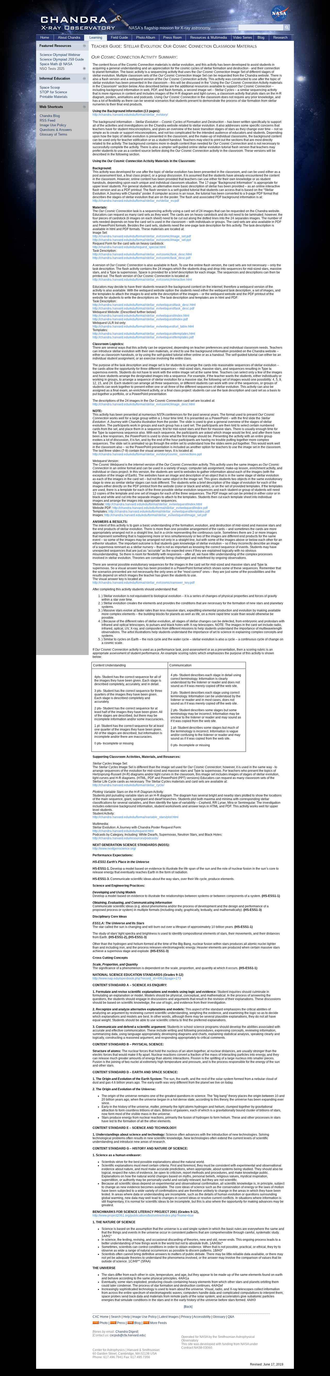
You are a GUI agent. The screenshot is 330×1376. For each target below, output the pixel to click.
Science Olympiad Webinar (60, 55)
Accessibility (202, 1317)
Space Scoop (50, 87)
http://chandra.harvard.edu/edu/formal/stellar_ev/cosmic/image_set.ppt (142, 240)
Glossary (219, 1317)
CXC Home (101, 1317)
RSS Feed (47, 120)
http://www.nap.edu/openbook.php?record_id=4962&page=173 (137, 978)
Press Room (172, 37)
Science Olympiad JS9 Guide (62, 59)
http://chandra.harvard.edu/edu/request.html (123, 831)
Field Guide (119, 37)
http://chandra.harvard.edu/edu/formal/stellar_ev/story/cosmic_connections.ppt (147, 454)
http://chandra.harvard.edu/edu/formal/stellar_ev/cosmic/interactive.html (142, 279)
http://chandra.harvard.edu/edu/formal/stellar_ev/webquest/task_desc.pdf (143, 308)
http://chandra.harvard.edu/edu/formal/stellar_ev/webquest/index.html (141, 315)
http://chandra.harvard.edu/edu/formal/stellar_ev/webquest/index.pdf (140, 319)
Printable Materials (54, 97)
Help (126, 1317)
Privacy (186, 1317)
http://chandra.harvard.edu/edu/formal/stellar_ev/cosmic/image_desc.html (144, 404)
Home (44, 37)
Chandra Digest (127, 1331)
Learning (95, 37)
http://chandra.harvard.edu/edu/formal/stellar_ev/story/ (130, 114)
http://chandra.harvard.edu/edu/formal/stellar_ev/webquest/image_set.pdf (155, 515)
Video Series (242, 37)
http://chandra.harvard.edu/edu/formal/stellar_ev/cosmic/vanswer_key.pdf (143, 582)
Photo (104, 1323)
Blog (261, 37)
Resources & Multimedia (208, 37)
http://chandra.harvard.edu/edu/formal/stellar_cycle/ (128, 785)
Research (280, 37)
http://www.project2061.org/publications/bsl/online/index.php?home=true (143, 1215)
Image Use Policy (53, 125)
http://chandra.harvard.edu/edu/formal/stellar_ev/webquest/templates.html (144, 333)
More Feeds (158, 1323)
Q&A (231, 1317)
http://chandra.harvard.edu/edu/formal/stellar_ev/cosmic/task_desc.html (142, 254)
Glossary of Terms (53, 134)
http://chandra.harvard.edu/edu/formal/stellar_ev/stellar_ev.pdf (136, 201)
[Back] (188, 1306)
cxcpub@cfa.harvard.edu (127, 1335)
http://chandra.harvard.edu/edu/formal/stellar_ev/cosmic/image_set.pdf (142, 236)
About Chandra (69, 37)
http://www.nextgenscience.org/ (114, 848)
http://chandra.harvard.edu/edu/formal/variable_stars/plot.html (135, 817)
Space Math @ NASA (56, 64)
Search (116, 1317)
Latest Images (169, 1317)
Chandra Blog (50, 116)
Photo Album (145, 37)
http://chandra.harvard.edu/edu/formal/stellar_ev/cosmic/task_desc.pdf (141, 258)
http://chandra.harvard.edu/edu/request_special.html (129, 247)
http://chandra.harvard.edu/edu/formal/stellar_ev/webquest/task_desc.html (144, 305)
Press (121, 1323)
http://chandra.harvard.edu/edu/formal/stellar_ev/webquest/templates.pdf (143, 337)
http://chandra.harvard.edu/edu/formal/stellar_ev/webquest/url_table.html (143, 326)
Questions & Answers (56, 130)
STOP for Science (53, 92)
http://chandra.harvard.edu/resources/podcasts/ (125, 838)
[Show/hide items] (84, 46)
